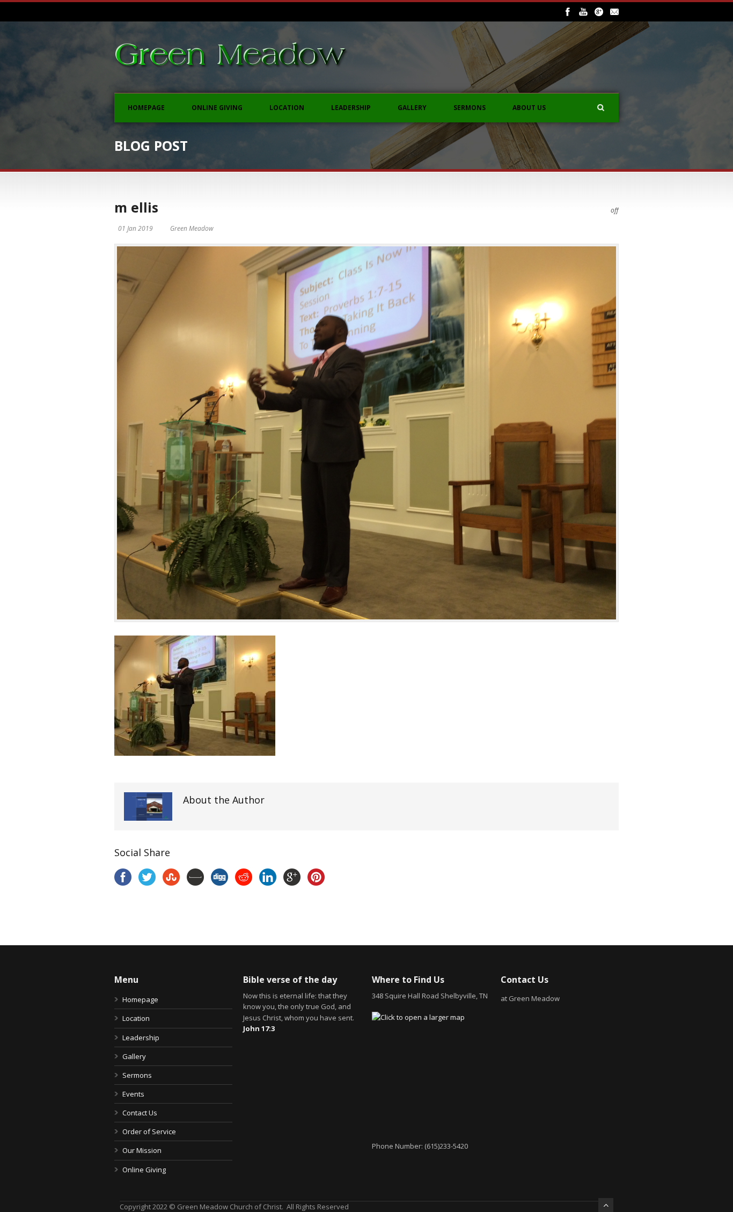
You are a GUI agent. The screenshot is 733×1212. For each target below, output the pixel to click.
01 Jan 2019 (135, 228)
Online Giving (217, 107)
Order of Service (149, 1131)
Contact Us (139, 1113)
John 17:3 (259, 1028)
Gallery (412, 107)
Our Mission (142, 1150)
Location (286, 107)
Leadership (351, 107)
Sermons (469, 107)
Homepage (146, 107)
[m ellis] (366, 432)
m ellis (136, 207)
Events (133, 1094)
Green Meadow (192, 228)
